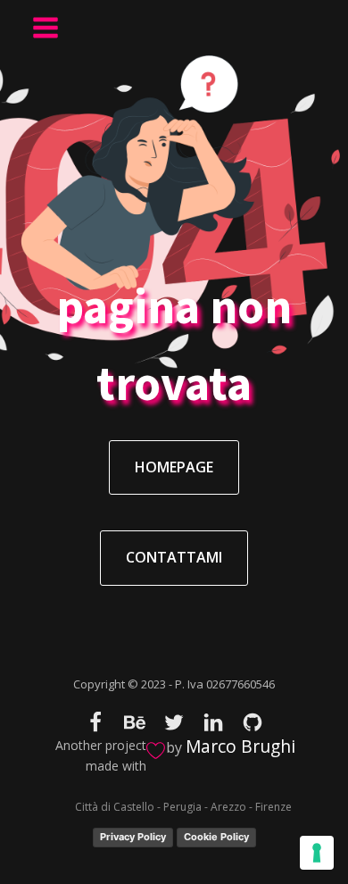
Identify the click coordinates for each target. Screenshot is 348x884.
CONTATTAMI (174, 557)
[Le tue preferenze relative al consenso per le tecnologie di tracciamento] (317, 853)
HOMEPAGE (174, 467)
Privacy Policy (133, 836)
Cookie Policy (216, 836)
